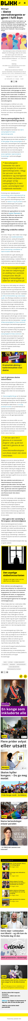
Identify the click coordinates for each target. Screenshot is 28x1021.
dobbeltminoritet (19, 662)
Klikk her (4, 1000)
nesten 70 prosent (14, 213)
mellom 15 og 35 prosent (14, 201)
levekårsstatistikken (17, 237)
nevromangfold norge (14, 669)
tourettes (5, 664)
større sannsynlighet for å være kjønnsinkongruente (12, 132)
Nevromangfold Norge (9, 396)
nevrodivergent (21, 664)
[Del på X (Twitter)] (14, 81)
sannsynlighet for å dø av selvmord (11, 334)
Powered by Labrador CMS (14, 1018)
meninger (12, 664)
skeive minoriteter (14, 666)
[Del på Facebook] (11, 81)
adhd (5, 662)
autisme (10, 662)
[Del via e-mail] (16, 81)
